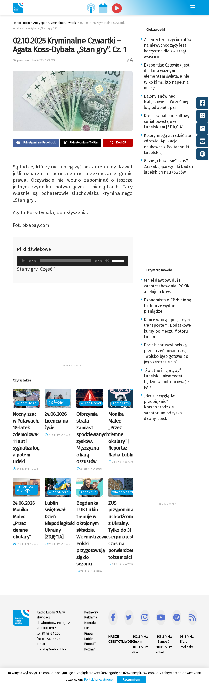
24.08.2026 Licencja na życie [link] (56, 420)
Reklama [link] (90, 617)
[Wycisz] (106, 260)
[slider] (119, 260)
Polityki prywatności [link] (98, 679)
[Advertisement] (73, 326)
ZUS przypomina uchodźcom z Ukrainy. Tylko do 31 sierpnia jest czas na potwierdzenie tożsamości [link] (123, 530)
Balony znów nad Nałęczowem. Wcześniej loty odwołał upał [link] (166, 102)
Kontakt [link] (90, 623)
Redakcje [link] (89, 492)
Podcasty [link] (120, 403)
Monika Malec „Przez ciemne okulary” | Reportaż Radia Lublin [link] (121, 434)
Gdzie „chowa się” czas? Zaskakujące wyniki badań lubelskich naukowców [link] (168, 166)
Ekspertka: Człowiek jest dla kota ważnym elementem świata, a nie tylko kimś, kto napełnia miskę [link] (166, 76)
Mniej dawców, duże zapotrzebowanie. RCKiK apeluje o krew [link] (166, 286)
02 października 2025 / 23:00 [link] (34, 60)
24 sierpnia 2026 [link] (27, 468)
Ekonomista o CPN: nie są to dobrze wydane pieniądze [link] (167, 306)
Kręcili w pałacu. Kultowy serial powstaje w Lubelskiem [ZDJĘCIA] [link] (167, 121)
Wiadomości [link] (27, 403)
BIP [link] (86, 628)
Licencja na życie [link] (56, 402)
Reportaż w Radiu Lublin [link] (25, 489)
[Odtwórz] (23, 260)
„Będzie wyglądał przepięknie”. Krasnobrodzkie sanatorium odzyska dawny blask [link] (163, 407)
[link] (18, 8)
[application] (72, 261)
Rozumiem (131, 679)
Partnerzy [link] (91, 612)
